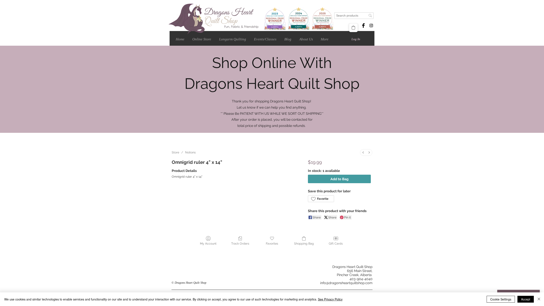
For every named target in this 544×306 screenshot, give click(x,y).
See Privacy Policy (330, 299)
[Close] (538, 299)
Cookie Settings (500, 299)
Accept (525, 299)
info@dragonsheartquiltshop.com (346, 283)
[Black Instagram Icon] (371, 25)
